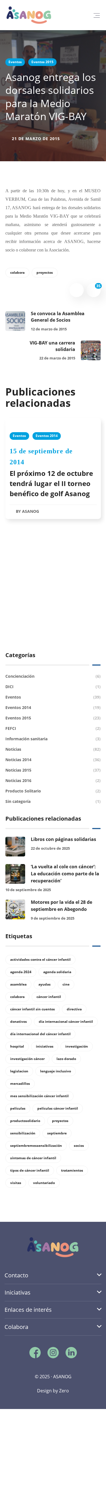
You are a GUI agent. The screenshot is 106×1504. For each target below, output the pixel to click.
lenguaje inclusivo (55, 1071)
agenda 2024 (20, 971)
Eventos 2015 (42, 61)
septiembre (57, 1133)
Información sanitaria (53, 738)
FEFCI (53, 728)
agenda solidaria (57, 971)
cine (66, 984)
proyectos (44, 272)
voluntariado (44, 1182)
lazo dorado (66, 1058)
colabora (17, 272)
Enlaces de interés (28, 1309)
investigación (76, 1046)
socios (79, 1145)
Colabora (16, 1327)
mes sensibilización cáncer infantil (39, 1096)
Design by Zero (53, 1391)
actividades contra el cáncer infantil (40, 959)
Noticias (53, 749)
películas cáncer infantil (57, 1108)
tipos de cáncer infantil (29, 1170)
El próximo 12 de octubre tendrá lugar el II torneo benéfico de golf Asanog (51, 483)
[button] (96, 15)
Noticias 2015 (53, 770)
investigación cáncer (27, 1058)
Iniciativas (18, 1292)
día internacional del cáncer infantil (40, 1034)
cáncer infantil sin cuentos (32, 1009)
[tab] (53, 1275)
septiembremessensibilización (36, 1145)
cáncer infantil (48, 996)
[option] (53, 474)
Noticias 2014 (53, 759)
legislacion (19, 1071)
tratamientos (72, 1170)
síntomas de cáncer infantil (33, 1158)
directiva (74, 1009)
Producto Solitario (53, 791)
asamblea (18, 984)
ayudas (44, 984)
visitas (15, 1182)
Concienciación (53, 676)
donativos (18, 1021)
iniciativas (44, 1046)
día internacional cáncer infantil (66, 1021)
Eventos (15, 61)
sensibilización (22, 1133)
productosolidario (25, 1120)
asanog (30, 511)
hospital (17, 1046)
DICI (53, 686)
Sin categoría (53, 801)
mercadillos (20, 1083)
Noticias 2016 (53, 780)
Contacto (16, 1275)
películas (17, 1108)
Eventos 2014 (47, 435)
